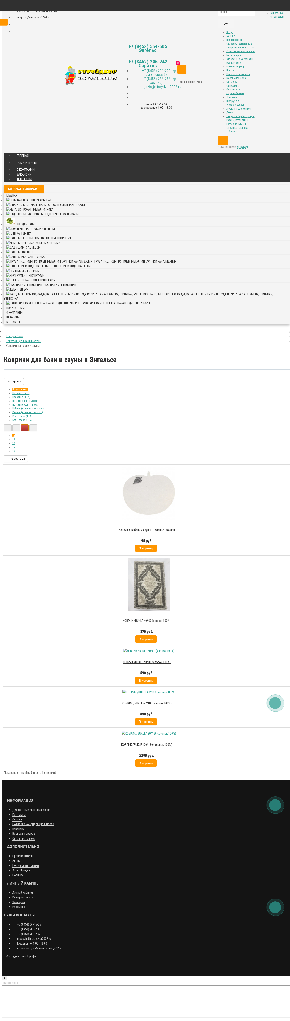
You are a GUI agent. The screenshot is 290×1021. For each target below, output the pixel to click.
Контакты (24, 179)
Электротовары (235, 104)
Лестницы (231, 97)
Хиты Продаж (21, 870)
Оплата (17, 819)
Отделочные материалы (239, 59)
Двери (229, 112)
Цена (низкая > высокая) (25, 400)
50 (13, 443)
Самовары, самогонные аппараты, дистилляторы (115, 303)
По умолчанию (20, 389)
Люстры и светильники (239, 108)
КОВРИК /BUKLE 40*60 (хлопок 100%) (147, 621)
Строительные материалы (240, 51)
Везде (229, 32)
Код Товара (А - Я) (22, 416)
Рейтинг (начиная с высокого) (28, 408)
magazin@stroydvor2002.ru (160, 86)
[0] (181, 69)
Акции (16, 861)
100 (14, 450)
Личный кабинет (23, 893)
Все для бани (233, 62)
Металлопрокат (235, 55)
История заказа (22, 897)
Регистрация (276, 12)
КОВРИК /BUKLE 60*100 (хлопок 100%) (147, 703)
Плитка (230, 70)
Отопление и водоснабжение (72, 266)
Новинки (17, 875)
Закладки (18, 902)
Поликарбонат (234, 39)
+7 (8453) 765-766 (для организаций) (160, 72)
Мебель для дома (236, 78)
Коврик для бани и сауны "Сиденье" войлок (147, 530)
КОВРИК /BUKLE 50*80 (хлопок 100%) (147, 662)
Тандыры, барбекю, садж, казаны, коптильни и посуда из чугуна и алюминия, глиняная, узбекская (240, 124)
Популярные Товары (25, 865)
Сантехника (232, 85)
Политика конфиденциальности (33, 824)
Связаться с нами (23, 838)
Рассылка (18, 907)
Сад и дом (231, 81)
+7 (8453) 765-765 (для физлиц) (160, 80)
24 (13, 435)
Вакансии (24, 174)
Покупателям (27, 163)
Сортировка (14, 381)
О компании (26, 169)
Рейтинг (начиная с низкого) (27, 412)
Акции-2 (230, 36)
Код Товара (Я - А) (22, 420)
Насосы (27, 252)
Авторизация (277, 16)
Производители (22, 856)
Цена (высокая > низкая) (25, 404)
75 (13, 447)
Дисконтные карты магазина (31, 810)
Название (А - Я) (21, 393)
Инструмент (232, 101)
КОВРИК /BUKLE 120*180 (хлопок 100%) (146, 745)
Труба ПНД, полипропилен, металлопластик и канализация (135, 261)
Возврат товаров (23, 834)
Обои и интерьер (235, 66)
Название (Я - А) (21, 397)
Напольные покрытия (238, 74)
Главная (23, 156)
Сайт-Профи (28, 956)
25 (13, 439)
